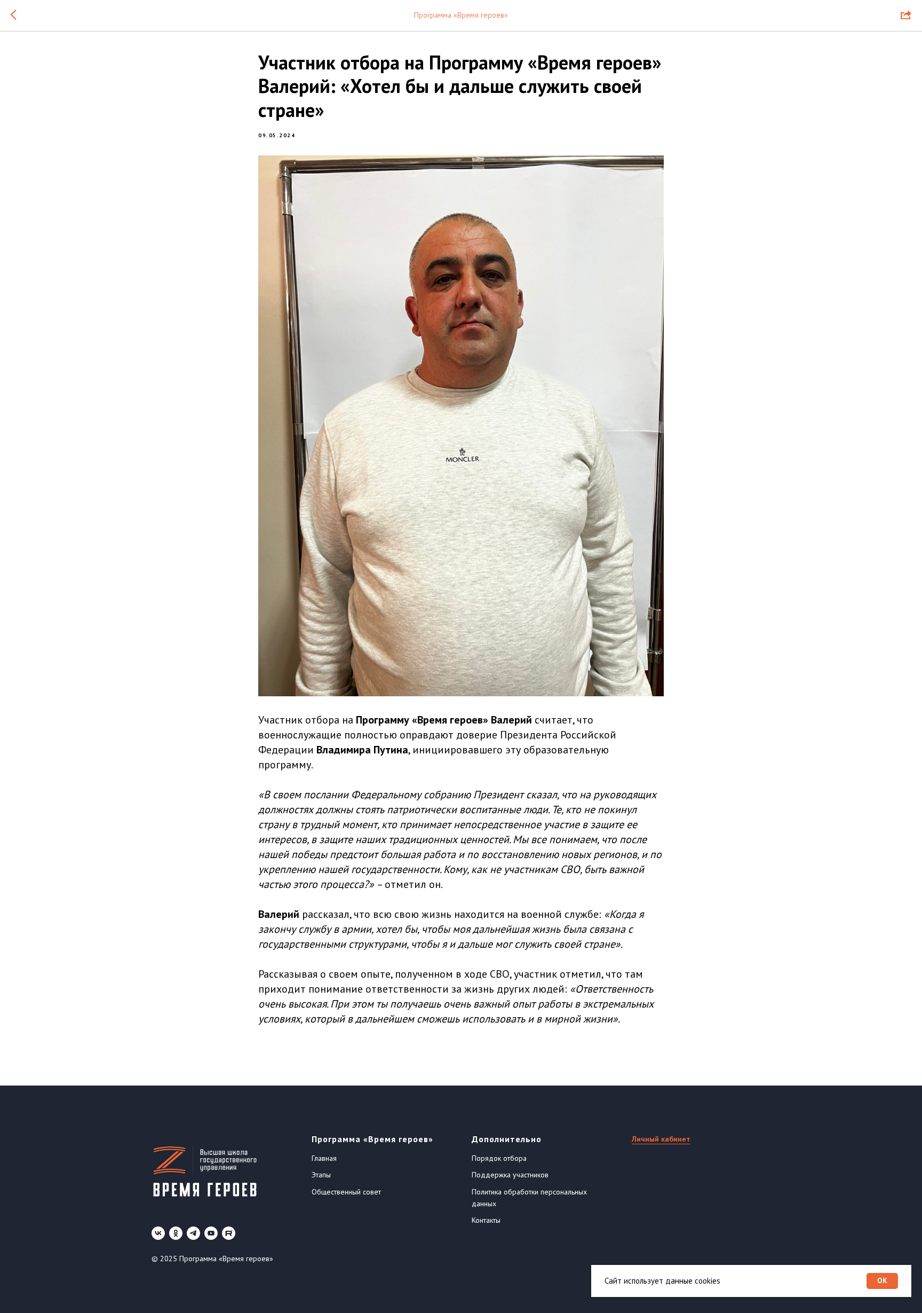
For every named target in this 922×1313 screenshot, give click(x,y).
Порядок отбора (499, 1158)
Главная (324, 1158)
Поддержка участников (510, 1175)
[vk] (158, 1233)
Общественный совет (346, 1192)
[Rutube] (228, 1233)
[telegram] (193, 1233)
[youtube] (211, 1233)
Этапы (321, 1175)
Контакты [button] (486, 1220)
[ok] (175, 1233)
